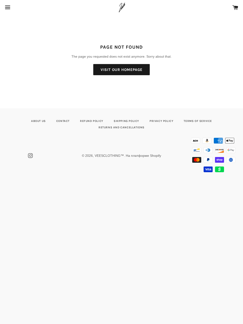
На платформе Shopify (143, 155)
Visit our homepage (121, 69)
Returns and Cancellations (121, 127)
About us (38, 121)
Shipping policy (126, 121)
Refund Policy (91, 121)
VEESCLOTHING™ (109, 155)
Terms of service (198, 121)
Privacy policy (161, 121)
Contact (63, 121)
